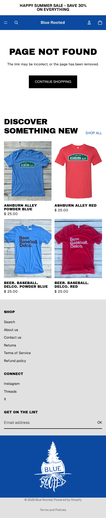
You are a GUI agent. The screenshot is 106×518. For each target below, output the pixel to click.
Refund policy (15, 361)
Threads (10, 391)
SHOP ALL (94, 133)
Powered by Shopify (68, 500)
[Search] (16, 22)
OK (99, 422)
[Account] (89, 22)
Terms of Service (17, 353)
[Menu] (5, 22)
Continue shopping (53, 82)
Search (9, 322)
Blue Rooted (44, 500)
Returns (10, 345)
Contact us (12, 337)
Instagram (12, 384)
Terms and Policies (53, 510)
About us (11, 330)
